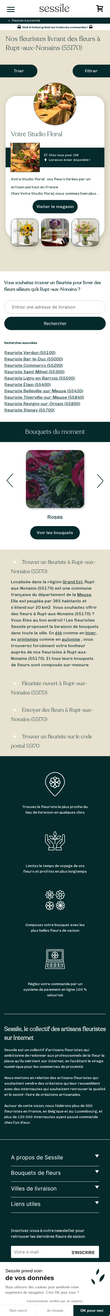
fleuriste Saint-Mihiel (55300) (34, 371)
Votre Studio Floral (36, 134)
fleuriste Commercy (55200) (33, 365)
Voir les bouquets (55, 532)
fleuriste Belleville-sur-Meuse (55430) (43, 390)
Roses (55, 517)
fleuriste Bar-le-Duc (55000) (33, 358)
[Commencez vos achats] (100, 10)
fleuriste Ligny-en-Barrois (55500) (39, 378)
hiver (90, 632)
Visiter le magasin (55, 206)
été (58, 632)
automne (71, 639)
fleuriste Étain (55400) (27, 384)
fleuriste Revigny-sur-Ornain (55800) (42, 403)
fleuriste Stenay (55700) (29, 410)
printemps (27, 639)
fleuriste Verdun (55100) (30, 352)
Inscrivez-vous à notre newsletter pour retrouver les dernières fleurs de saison (48, 1233)
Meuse (84, 594)
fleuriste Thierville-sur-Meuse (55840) (44, 397)
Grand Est (72, 581)
